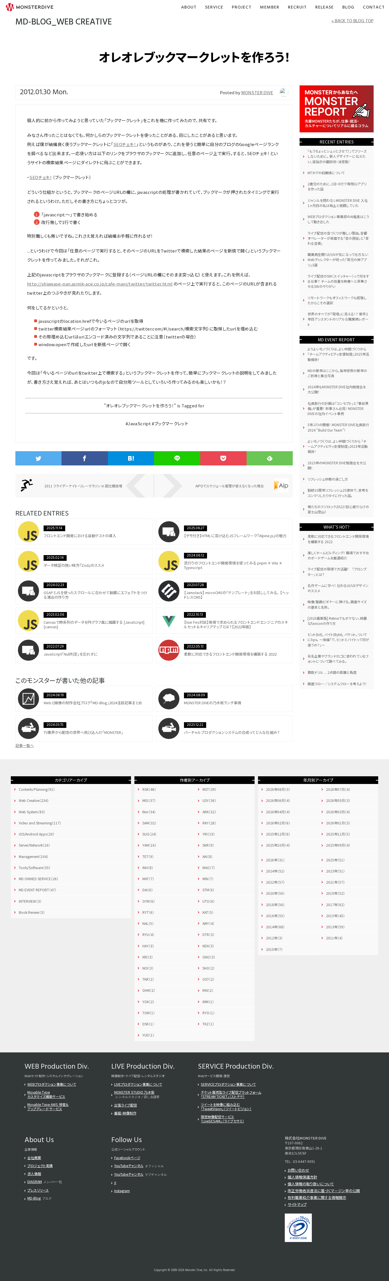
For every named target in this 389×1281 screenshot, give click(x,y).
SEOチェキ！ (124, 144)
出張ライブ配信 (125, 1105)
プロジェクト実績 (40, 1165)
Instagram (122, 1190)
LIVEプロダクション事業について (138, 1084)
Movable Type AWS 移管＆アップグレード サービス (48, 1106)
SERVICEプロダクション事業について (228, 1084)
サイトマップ (297, 1204)
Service (214, 7)
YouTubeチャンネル (129, 1165)
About (188, 7)
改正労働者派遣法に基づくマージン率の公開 (324, 1190)
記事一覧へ (24, 745)
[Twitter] (38, 458)
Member (269, 7)
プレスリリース (38, 1190)
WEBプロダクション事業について (51, 1084)
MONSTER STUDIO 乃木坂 (134, 1092)
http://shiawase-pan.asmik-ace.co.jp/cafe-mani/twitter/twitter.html (100, 284)
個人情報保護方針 (302, 1177)
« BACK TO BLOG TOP (352, 21)
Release (324, 7)
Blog (348, 7)
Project (241, 7)
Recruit (297, 7)
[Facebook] (85, 458)
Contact (374, 7)
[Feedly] (270, 458)
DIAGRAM (34, 1181)
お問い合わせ (298, 1170)
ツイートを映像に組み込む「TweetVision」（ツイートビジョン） (226, 1106)
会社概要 (34, 1157)
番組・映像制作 (125, 1112)
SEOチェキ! (40, 177)
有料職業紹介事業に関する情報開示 (317, 1197)
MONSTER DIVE (257, 92)
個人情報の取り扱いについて (311, 1183)
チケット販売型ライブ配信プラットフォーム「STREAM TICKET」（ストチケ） (231, 1094)
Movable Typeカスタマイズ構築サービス (46, 1094)
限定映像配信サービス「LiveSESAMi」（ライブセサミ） (222, 1118)
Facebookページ (127, 1157)
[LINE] (177, 458)
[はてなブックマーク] (131, 458)
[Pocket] (223, 458)
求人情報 (34, 1173)
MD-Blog (34, 1198)
